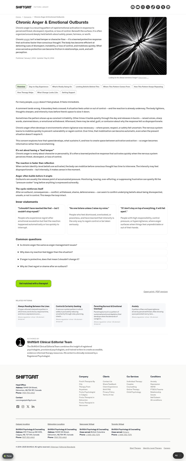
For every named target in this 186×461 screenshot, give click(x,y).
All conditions (156, 400)
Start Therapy (135, 448)
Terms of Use (108, 395)
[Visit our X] (28, 407)
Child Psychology (134, 392)
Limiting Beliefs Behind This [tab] (87, 87)
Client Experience (110, 387)
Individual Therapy (134, 381)
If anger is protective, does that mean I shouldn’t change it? (49, 259)
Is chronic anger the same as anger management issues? (48, 245)
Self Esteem (155, 397)
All (178, 455)
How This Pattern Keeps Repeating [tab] (148, 87)
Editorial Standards (67, 447)
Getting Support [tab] (68, 92)
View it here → (143, 78)
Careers (167, 448)
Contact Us (107, 381)
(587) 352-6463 (28, 437)
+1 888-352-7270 (93, 435)
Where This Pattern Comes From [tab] (116, 87)
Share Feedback (109, 384)
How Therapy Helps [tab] (25, 92)
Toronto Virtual (117, 424)
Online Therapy (133, 389)
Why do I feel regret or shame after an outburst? (44, 266)
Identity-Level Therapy (152, 448)
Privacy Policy (108, 392)
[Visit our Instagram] (23, 407)
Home (18, 17)
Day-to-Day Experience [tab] (38, 87)
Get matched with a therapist (33, 283)
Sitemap (54, 447)
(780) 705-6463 (28, 393)
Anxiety (153, 381)
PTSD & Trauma (156, 389)
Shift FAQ (107, 389)
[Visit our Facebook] (18, 407)
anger (27, 39)
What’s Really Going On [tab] (62, 87)
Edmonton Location (56, 424)
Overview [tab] (21, 87)
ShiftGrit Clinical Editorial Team (49, 342)
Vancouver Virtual (87, 424)
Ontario (126, 432)
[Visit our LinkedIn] (33, 407)
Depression (155, 384)
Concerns (27, 17)
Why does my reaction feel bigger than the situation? (46, 252)
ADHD (153, 387)
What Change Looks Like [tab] (47, 92)
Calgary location (23, 424)
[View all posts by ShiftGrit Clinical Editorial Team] (20, 342)
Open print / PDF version (156, 291)
